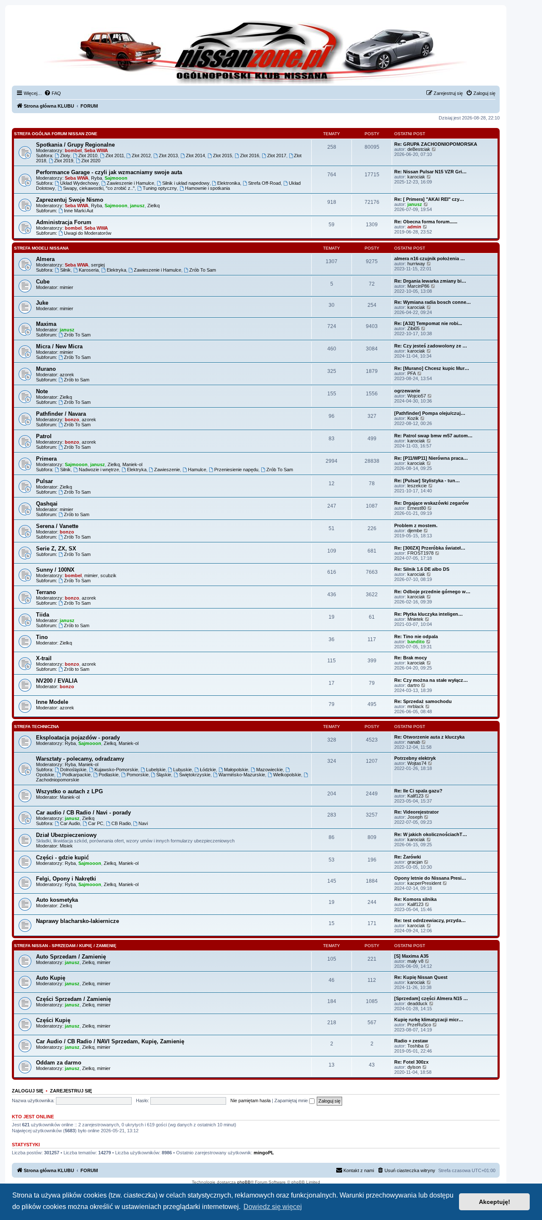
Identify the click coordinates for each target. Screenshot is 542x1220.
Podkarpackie (76, 774)
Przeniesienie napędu (236, 469)
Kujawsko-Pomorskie (116, 769)
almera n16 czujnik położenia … (429, 258)
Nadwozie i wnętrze (99, 469)
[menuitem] (52, 93)
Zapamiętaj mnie (291, 1100)
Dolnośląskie (73, 769)
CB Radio (121, 823)
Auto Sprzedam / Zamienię (71, 956)
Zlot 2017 (276, 155)
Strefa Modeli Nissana (41, 248)
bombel (73, 150)
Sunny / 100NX (55, 570)
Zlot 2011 (114, 155)
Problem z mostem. (415, 525)
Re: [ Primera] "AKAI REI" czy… (429, 199)
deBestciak (418, 149)
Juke (42, 303)
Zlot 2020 (90, 160)
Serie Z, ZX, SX (56, 548)
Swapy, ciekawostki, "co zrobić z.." (99, 188)
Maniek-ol (132, 464)
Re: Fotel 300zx (411, 1061)
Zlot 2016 (249, 155)
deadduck (417, 1003)
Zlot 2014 (195, 155)
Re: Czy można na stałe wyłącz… (431, 680)
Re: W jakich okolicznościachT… (430, 834)
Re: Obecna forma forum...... (425, 221)
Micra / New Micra (59, 346)
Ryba (96, 178)
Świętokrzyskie (194, 774)
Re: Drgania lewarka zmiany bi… (430, 280)
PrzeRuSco (419, 1024)
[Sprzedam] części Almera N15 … (431, 998)
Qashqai (47, 503)
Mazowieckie (269, 769)
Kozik (413, 418)
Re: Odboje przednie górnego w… (432, 591)
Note (42, 391)
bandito (416, 641)
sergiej (98, 264)
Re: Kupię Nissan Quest (421, 977)
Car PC (95, 823)
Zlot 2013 (168, 155)
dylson (414, 1067)
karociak (416, 176)
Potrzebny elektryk (415, 758)
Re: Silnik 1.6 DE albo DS (421, 569)
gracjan (415, 861)
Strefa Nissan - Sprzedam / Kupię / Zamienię (65, 945)
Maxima (46, 324)
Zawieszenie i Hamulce (130, 183)
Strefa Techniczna (36, 726)
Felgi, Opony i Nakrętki (66, 878)
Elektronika (228, 183)
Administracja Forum (63, 222)
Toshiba (415, 1045)
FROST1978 (420, 553)
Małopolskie (236, 769)
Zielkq (153, 205)
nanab (413, 742)
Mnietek (415, 619)
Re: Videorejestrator (416, 811)
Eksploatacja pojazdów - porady (78, 737)
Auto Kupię (50, 978)
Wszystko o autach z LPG (69, 791)
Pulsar (44, 481)
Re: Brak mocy (410, 657)
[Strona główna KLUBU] (256, 51)
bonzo (72, 419)
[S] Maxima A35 (411, 956)
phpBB (244, 1182)
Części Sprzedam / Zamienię (73, 999)
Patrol (44, 436)
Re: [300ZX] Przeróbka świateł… (429, 547)
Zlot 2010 (87, 155)
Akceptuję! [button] (494, 1201)
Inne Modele (52, 702)
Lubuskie (182, 769)
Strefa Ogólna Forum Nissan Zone (55, 133)
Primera (46, 459)
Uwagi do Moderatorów (87, 233)
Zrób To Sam (202, 269)
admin (414, 226)
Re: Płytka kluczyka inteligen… (428, 614)
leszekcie (417, 485)
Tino (42, 637)
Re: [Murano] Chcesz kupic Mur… (431, 368)
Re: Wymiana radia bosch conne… (432, 302)
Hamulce (197, 469)
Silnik (65, 269)
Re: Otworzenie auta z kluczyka (429, 736)
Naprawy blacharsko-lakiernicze (77, 921)
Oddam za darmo (58, 1062)
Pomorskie (138, 774)
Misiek (66, 845)
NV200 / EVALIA (56, 681)
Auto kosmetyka (57, 900)
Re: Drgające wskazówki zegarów (431, 503)
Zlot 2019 (63, 160)
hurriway (416, 263)
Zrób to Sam (76, 379)
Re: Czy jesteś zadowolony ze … (430, 345)
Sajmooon (116, 178)
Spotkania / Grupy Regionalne (75, 145)
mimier (66, 287)
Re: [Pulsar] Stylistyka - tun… (427, 480)
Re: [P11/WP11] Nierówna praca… (431, 458)
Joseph (415, 817)
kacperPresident (424, 883)
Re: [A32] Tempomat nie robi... (428, 323)
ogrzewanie (407, 390)
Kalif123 (415, 795)
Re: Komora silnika (415, 899)
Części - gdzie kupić (62, 857)
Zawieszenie (167, 469)
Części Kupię (53, 1020)
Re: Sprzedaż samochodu (423, 701)
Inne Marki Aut (78, 210)
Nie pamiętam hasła (250, 1100)
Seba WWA (96, 150)
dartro (413, 685)
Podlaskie (109, 774)
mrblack (415, 706)
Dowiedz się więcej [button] (272, 1206)
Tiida (42, 614)
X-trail (44, 658)
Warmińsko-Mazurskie (241, 774)
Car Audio (70, 823)
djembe (414, 530)
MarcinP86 (418, 286)
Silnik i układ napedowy (186, 183)
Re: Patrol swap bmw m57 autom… (433, 435)
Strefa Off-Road (264, 183)
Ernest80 (416, 508)
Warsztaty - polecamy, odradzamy (80, 759)
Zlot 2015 (222, 155)
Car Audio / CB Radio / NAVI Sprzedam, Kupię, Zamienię (110, 1041)
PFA (411, 373)
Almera (45, 259)
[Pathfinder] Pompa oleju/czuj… (429, 413)
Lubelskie (156, 769)
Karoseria (89, 269)
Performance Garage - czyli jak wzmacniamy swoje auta (109, 172)
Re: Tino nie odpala (416, 636)
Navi (143, 823)
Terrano (46, 592)
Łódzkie (208, 769)
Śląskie (163, 774)
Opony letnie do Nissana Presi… (430, 878)
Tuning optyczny (160, 188)
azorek (67, 374)
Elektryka (116, 269)
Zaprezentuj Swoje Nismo (69, 200)
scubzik (108, 575)
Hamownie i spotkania (207, 188)
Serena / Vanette (57, 526)
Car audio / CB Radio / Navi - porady (83, 812)
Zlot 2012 (141, 155)
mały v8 (415, 961)
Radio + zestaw (411, 1040)
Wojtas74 (416, 763)
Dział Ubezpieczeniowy (66, 835)
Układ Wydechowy (79, 183)
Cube (43, 281)
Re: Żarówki (407, 856)
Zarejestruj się (71, 1090)
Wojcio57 (416, 395)
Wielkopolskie (287, 774)
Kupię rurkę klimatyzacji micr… (428, 1019)
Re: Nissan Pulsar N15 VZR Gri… (430, 171)
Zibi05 (413, 328)
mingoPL (264, 1152)
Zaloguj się (27, 1090)
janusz (137, 205)
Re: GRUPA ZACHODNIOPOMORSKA (435, 144)
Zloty (65, 155)
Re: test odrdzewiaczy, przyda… (430, 920)
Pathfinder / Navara (61, 414)
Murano (46, 369)
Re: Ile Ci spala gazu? (418, 790)
